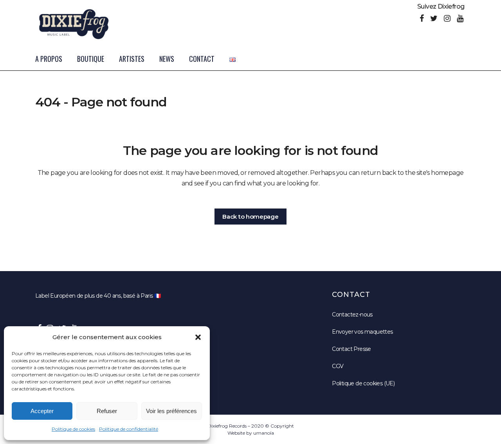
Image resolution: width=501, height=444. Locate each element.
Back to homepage (250, 216)
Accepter (42, 411)
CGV (337, 366)
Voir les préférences (171, 411)
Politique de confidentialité (128, 429)
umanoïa (263, 433)
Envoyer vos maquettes (362, 331)
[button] (198, 337)
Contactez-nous (352, 314)
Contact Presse (351, 348)
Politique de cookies (73, 429)
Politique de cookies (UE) (363, 383)
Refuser (107, 411)
